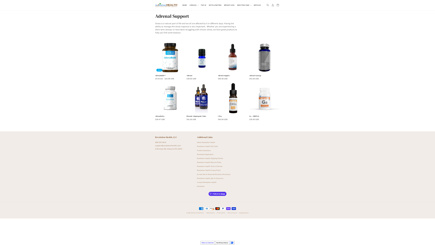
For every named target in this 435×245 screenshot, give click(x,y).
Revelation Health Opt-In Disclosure (210, 178)
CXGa (220, 116)
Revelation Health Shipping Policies (210, 158)
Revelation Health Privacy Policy (208, 170)
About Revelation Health (206, 142)
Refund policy (211, 213)
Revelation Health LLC (197, 213)
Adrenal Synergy (255, 76)
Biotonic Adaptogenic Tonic (196, 116)
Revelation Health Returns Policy (209, 162)
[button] (193, 5)
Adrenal (189, 76)
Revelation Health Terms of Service (209, 166)
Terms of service (232, 213)
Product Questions (204, 150)
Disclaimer (201, 186)
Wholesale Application (205, 154)
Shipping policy (244, 213)
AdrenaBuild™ (160, 76)
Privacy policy (221, 213)
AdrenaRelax (159, 116)
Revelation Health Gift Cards (207, 146)
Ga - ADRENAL (254, 116)
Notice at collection (208, 242)
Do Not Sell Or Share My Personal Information (214, 174)
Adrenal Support (224, 76)
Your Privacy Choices (222, 242)
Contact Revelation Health (206, 182)
